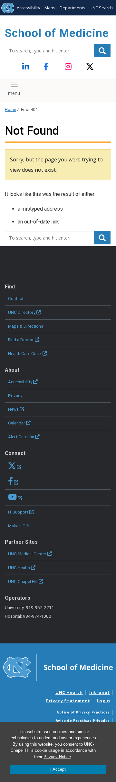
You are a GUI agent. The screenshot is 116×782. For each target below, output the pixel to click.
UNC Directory (21, 312)
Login (103, 701)
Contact (16, 298)
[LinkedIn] (26, 66)
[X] (90, 66)
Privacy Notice (57, 756)
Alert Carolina (21, 436)
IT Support (18, 511)
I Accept (58, 769)
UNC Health (19, 567)
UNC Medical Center (27, 553)
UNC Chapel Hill (23, 581)
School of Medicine (57, 33)
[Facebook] (48, 66)
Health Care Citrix (25, 353)
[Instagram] (69, 66)
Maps (49, 8)
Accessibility (28, 8)
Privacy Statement (68, 701)
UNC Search (101, 8)
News (13, 409)
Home (10, 109)
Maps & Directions (25, 326)
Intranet (99, 692)
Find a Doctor (21, 339)
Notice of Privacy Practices (83, 712)
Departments (72, 8)
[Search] (102, 50)
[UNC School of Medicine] (58, 667)
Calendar (16, 422)
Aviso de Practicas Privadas (83, 720)
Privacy (15, 395)
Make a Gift (19, 525)
